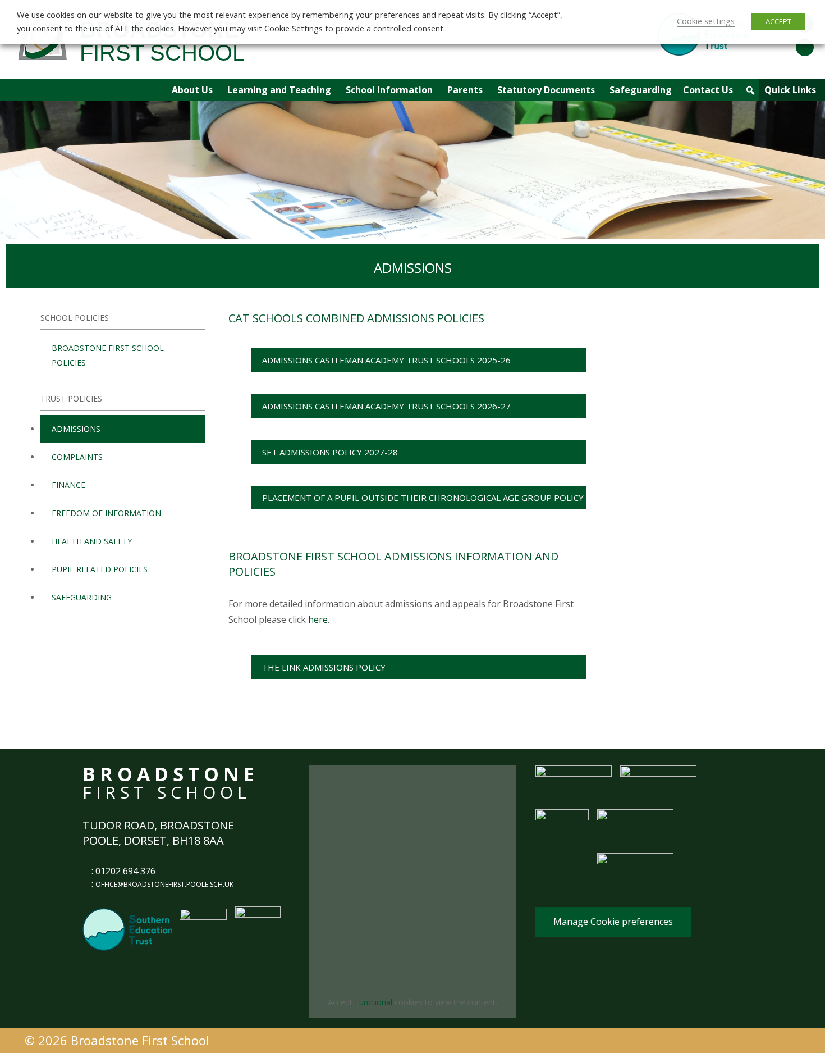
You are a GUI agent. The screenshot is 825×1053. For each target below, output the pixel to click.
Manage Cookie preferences (613, 921)
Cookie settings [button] (706, 20)
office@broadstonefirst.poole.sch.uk (164, 884)
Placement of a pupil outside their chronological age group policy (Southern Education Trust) (423, 500)
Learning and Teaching (279, 90)
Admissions (76, 428)
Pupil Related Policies (100, 569)
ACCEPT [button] (778, 21)
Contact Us (708, 90)
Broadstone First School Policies (108, 355)
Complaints (77, 457)
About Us (192, 90)
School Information (389, 90)
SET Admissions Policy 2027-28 (330, 452)
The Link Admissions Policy (324, 667)
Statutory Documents (546, 90)
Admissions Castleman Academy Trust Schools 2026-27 (386, 406)
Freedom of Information (106, 513)
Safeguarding (640, 90)
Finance (68, 485)
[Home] (155, 90)
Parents (465, 90)
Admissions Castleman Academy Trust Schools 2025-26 (386, 360)
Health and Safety (92, 541)
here (318, 619)
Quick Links (790, 90)
